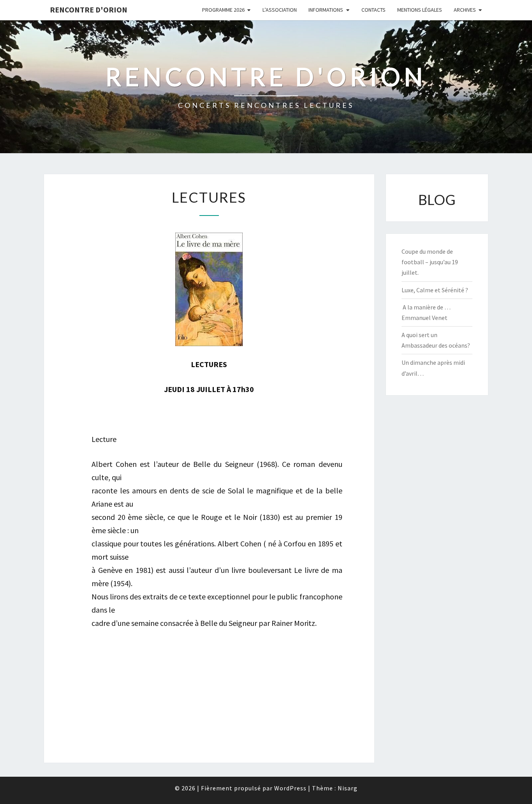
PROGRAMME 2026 (223, 9)
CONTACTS (373, 9)
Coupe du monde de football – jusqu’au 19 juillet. (430, 261)
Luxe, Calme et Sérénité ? (435, 290)
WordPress (290, 788)
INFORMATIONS (325, 9)
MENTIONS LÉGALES (419, 9)
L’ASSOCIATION (279, 9)
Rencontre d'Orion (88, 9)
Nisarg (348, 788)
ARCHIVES (465, 9)
